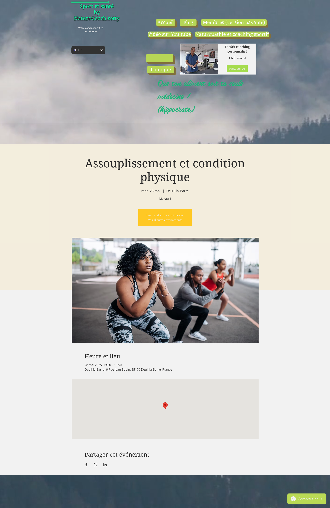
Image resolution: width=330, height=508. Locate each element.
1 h (231, 58)
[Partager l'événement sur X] (96, 464)
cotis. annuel (237, 68)
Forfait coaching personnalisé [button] (237, 49)
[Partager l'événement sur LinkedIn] (105, 464)
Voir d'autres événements (165, 220)
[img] (199, 59)
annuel (241, 58)
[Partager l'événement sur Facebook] (86, 464)
